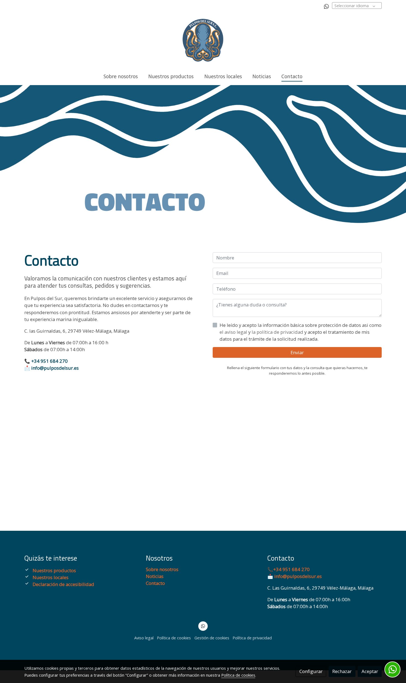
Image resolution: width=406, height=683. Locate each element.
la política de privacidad (278, 332)
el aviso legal (234, 332)
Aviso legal (144, 637)
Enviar (297, 353)
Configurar (311, 671)
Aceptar (370, 671)
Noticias (155, 576)
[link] (203, 40)
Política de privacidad (252, 637)
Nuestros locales (50, 577)
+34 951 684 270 (49, 361)
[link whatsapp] (326, 6)
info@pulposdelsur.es (54, 368)
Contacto (155, 583)
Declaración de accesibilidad (63, 584)
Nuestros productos (54, 570)
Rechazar (342, 671)
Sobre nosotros (162, 569)
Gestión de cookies (211, 637)
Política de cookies (174, 637)
